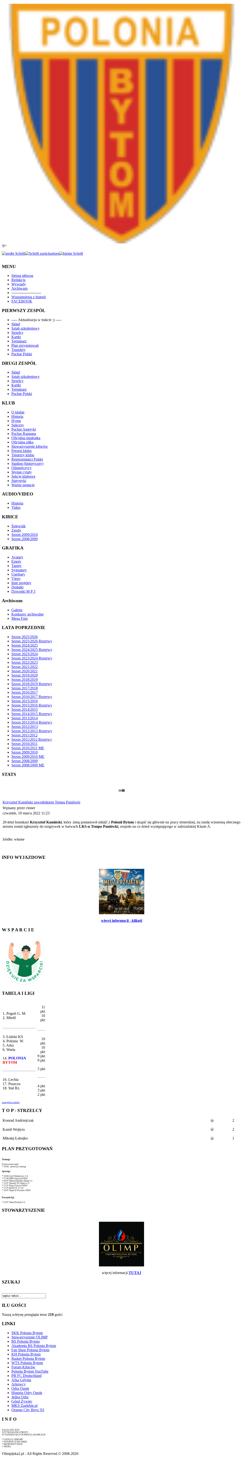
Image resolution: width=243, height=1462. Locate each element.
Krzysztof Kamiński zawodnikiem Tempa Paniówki (41, 802)
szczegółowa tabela (10, 1102)
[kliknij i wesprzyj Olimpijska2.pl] (24, 985)
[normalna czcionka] (42, 253)
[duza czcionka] (13, 253)
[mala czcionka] (71, 253)
